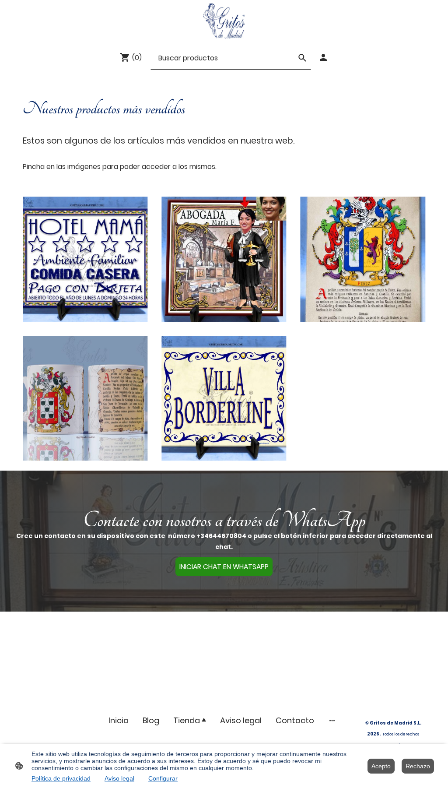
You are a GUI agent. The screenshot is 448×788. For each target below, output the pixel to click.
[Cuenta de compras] (323, 57)
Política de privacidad (61, 778)
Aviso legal (119, 778)
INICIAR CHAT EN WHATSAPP (224, 567)
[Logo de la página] (224, 21)
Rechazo (418, 766)
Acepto (381, 766)
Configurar (163, 778)
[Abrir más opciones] (332, 720)
